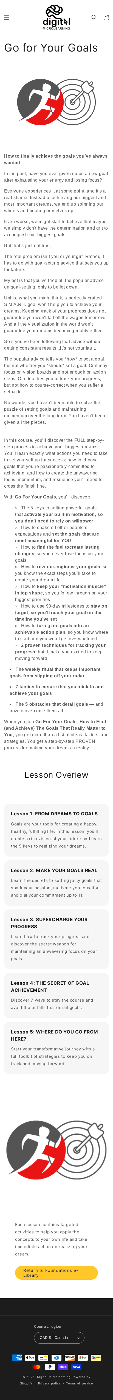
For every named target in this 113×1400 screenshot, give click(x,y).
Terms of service (79, 1383)
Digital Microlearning (54, 1377)
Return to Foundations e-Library (50, 1273)
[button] (7, 17)
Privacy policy (49, 1383)
